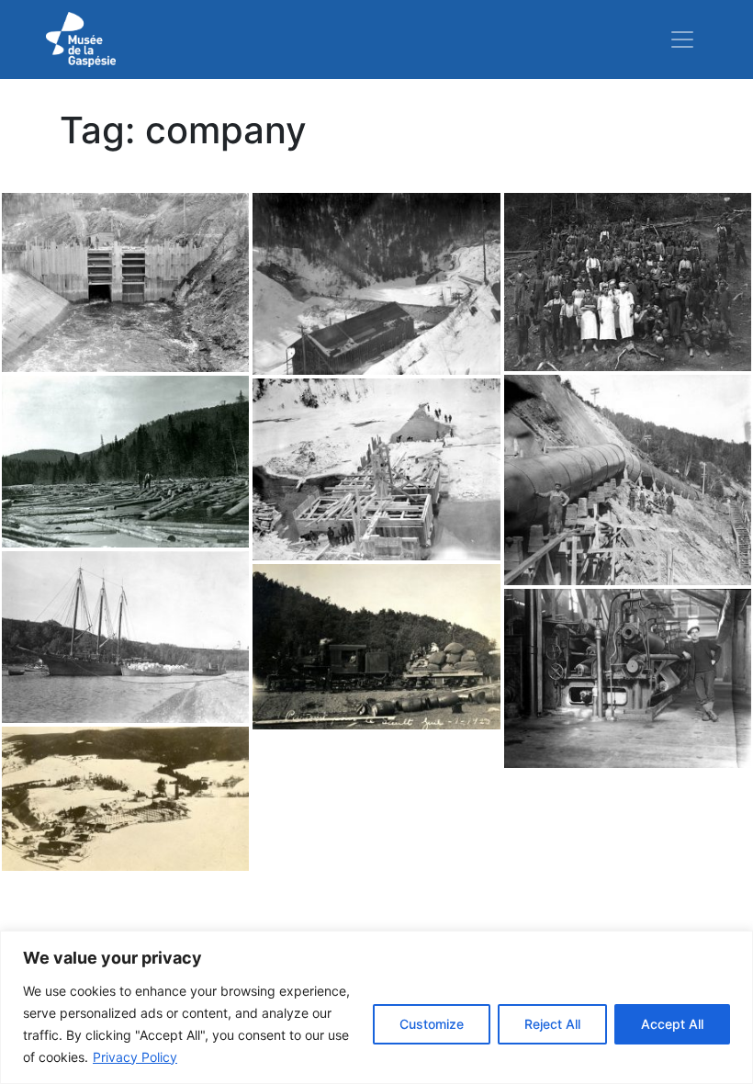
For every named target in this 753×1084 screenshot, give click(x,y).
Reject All (552, 1024)
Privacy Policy (135, 1057)
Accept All (672, 1024)
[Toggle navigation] (682, 39)
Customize (431, 1024)
